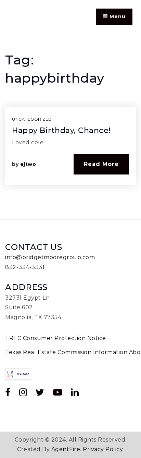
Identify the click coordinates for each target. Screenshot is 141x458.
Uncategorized (32, 119)
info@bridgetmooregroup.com (50, 257)
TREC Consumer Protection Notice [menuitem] (55, 338)
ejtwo (28, 164)
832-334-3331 (24, 267)
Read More (101, 164)
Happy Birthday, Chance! (61, 130)
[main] (70, 126)
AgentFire (65, 449)
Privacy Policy (103, 449)
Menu (117, 16)
